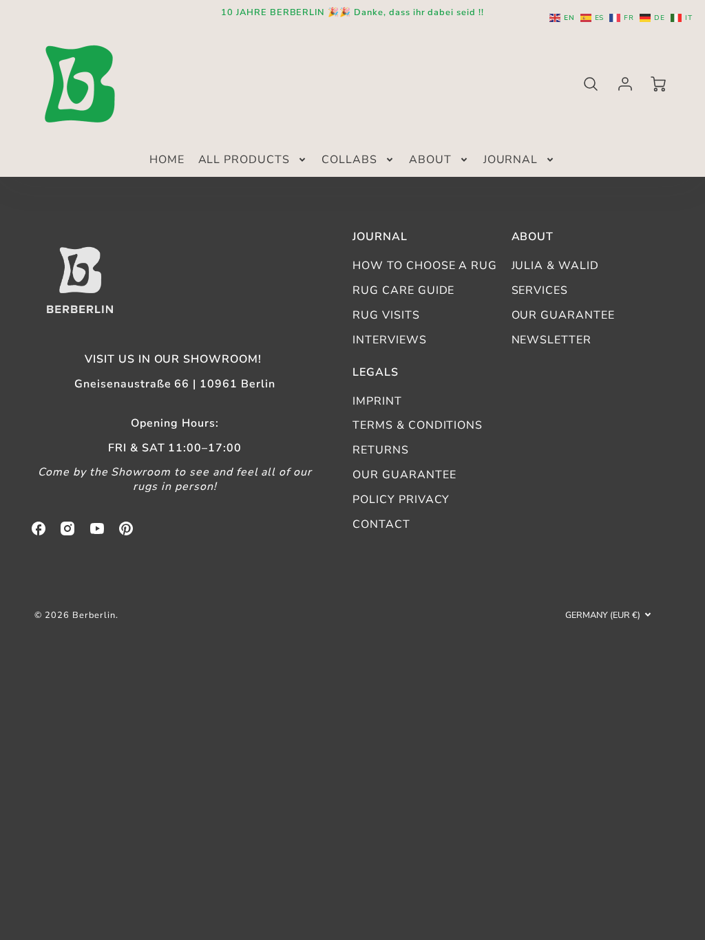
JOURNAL (510, 160)
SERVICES (540, 290)
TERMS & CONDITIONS (417, 425)
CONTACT (381, 524)
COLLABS (349, 160)
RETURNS (380, 450)
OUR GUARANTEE (563, 315)
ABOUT (430, 160)
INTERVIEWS (389, 340)
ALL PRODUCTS (244, 160)
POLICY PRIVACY (401, 499)
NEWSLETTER (552, 340)
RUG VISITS (386, 315)
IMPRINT (377, 401)
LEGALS (375, 372)
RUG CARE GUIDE (403, 290)
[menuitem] (167, 160)
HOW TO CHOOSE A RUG (424, 265)
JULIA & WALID (555, 265)
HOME (167, 160)
